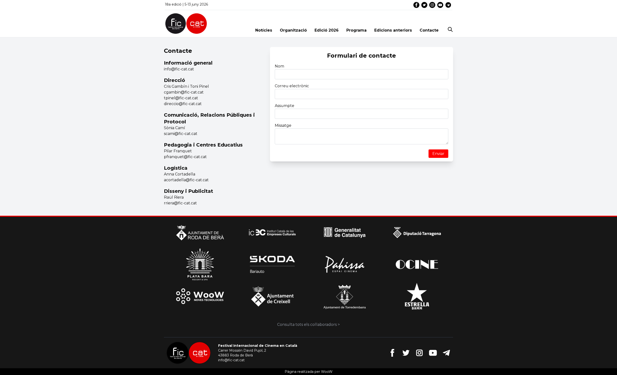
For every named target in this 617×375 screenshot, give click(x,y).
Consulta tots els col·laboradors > (308, 324)
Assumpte (284, 105)
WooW (327, 371)
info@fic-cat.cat (231, 360)
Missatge (283, 125)
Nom (279, 66)
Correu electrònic (292, 86)
